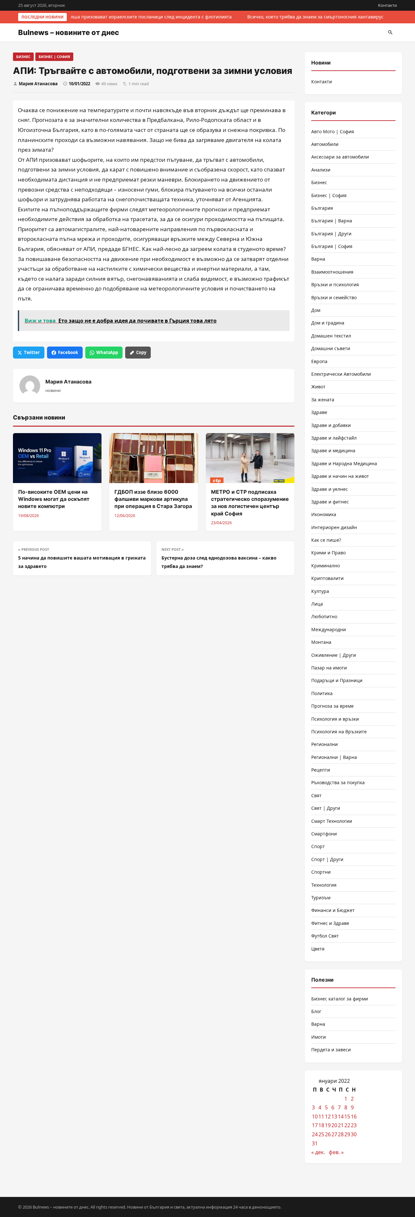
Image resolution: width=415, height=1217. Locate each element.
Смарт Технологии (331, 821)
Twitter (32, 352)
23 (354, 1125)
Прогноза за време (332, 706)
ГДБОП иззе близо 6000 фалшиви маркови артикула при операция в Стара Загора (153, 499)
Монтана (321, 642)
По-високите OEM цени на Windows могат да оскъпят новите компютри (53, 499)
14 (341, 1116)
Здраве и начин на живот (340, 476)
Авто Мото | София (332, 131)
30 (354, 1134)
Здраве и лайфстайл (334, 438)
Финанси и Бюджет (333, 910)
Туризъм (320, 897)
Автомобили (324, 144)
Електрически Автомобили (341, 374)
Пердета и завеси (331, 1049)
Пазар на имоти (329, 668)
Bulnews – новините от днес (68, 32)
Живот (318, 387)
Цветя (318, 949)
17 (315, 1125)
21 (341, 1125)
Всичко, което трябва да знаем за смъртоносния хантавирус (314, 17)
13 (334, 1116)
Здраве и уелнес (329, 489)
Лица (317, 604)
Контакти (387, 5)
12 (328, 1116)
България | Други (331, 233)
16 (354, 1116)
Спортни (321, 872)
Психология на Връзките (339, 731)
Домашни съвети (330, 348)
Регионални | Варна (334, 757)
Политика (322, 693)
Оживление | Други (333, 655)
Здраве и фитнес (330, 502)
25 (321, 1134)
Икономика (323, 514)
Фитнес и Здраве (330, 923)
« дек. (318, 1152)
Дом (315, 310)
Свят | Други (325, 808)
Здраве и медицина (333, 450)
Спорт (318, 846)
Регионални (324, 744)
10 (315, 1116)
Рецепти (320, 770)
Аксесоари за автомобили (340, 157)
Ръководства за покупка (338, 782)
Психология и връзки (335, 719)
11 (321, 1116)
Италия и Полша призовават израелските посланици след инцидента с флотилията (136, 17)
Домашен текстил (331, 336)
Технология (324, 885)
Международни (328, 629)
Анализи (320, 170)
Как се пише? (326, 540)
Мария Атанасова (38, 84)
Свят (316, 795)
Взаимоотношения (332, 272)
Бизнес (23, 56)
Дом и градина (327, 323)
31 (315, 1143)
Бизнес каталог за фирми (339, 999)
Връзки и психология (335, 284)
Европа (319, 361)
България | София (331, 246)
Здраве (319, 412)
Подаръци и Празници (336, 680)
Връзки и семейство (334, 297)
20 (334, 1125)
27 (334, 1134)
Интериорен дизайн (334, 527)
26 (328, 1134)
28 (341, 1134)
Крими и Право (328, 552)
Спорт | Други (327, 859)
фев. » (336, 1152)
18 (321, 1125)
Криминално (325, 565)
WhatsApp (107, 352)
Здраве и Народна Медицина (344, 463)
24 (315, 1134)
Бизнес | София (54, 56)
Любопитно (324, 616)
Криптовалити (327, 578)
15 (347, 1116)
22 (347, 1125)
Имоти (318, 1037)
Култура (320, 591)
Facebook (68, 352)
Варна (318, 259)
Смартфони (324, 834)
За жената (322, 399)
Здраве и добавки (331, 425)
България (322, 208)
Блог (316, 1011)
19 (328, 1125)
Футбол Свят (325, 936)
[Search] (390, 32)
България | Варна (331, 221)
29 (347, 1134)
